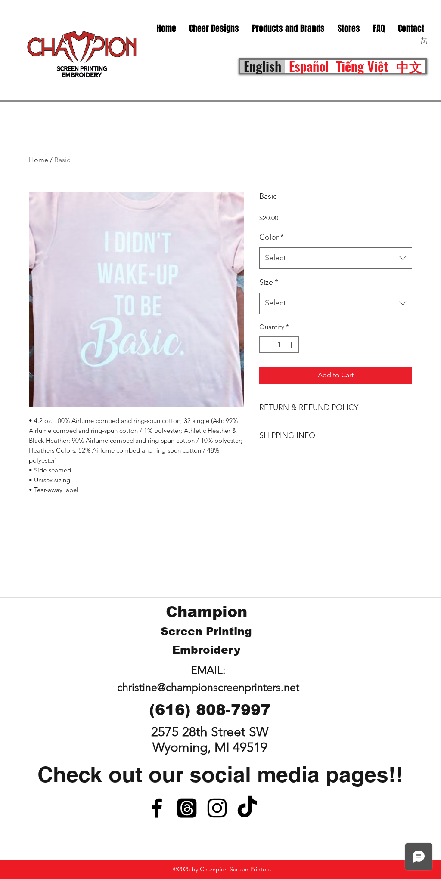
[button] (348, 28)
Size (268, 282)
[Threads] (187, 808)
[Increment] (292, 345)
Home (38, 160)
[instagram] (217, 808)
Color (271, 237)
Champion (206, 611)
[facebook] (157, 808)
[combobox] (335, 258)
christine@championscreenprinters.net (208, 687)
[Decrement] (266, 345)
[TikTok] (247, 808)
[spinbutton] (279, 345)
